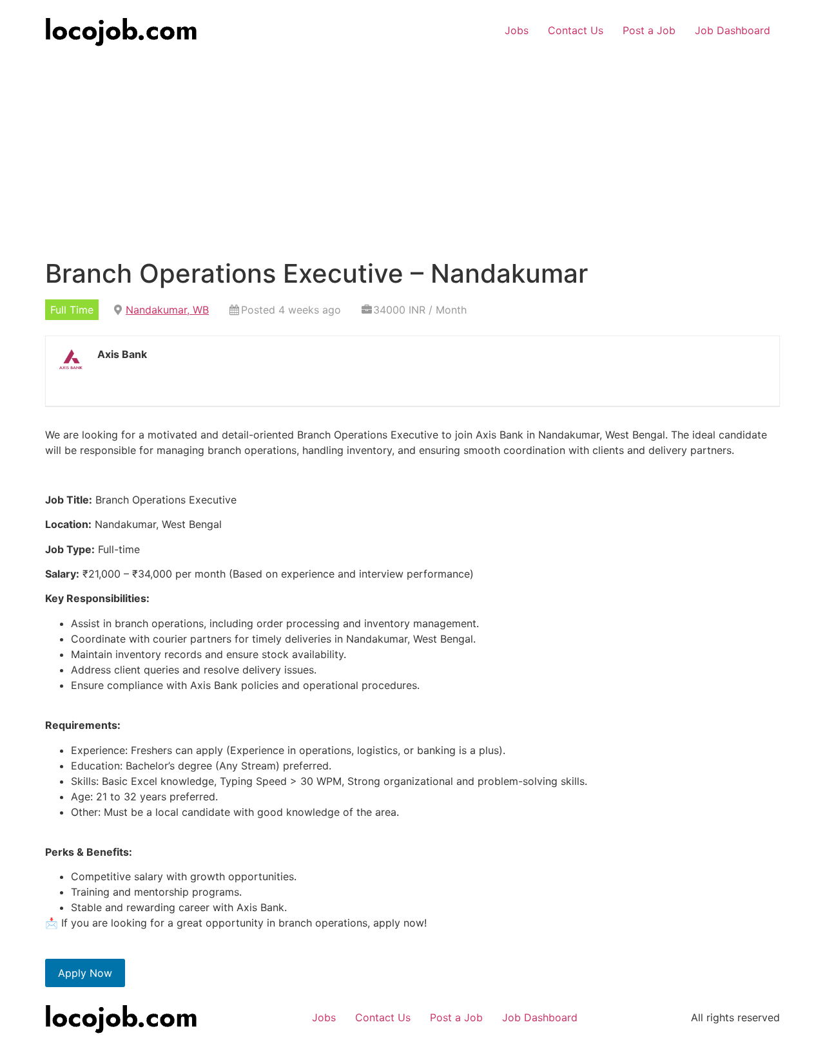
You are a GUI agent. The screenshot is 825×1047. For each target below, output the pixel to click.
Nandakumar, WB (167, 309)
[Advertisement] (412, 146)
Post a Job (649, 30)
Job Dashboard (732, 30)
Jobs (517, 30)
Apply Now (85, 973)
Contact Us (575, 30)
